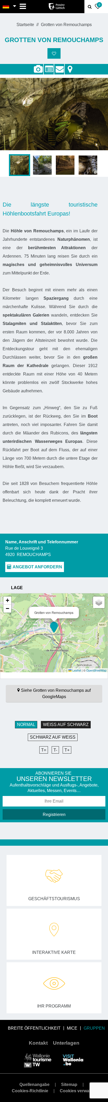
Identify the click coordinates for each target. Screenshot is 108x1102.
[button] (54, 627)
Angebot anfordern (59, 66)
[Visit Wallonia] (73, 1060)
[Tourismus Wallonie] (37, 1060)
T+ (66, 750)
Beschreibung (49, 66)
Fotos (38, 69)
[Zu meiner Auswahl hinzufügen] (54, 53)
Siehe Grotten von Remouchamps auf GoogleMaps (56, 693)
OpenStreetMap (96, 670)
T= (43, 750)
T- (55, 750)
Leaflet (76, 670)
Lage (70, 66)
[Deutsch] (6, 6)
